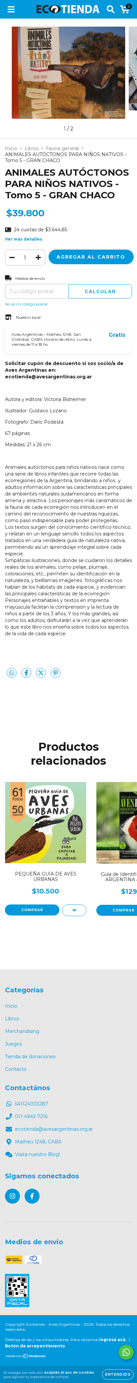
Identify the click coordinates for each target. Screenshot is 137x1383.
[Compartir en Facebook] (27, 676)
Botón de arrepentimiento (35, 1345)
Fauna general (62, 148)
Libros (32, 148)
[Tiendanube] (26, 1356)
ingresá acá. (112, 1339)
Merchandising (22, 1031)
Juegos (13, 1044)
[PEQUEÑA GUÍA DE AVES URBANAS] (74, 910)
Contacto (16, 1069)
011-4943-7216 (31, 1116)
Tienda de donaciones (30, 1057)
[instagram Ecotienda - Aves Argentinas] (12, 1196)
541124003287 (31, 1104)
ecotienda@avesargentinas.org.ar (54, 1129)
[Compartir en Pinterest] (56, 676)
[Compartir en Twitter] (41, 676)
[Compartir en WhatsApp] (12, 673)
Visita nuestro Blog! (37, 1154)
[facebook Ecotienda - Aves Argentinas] (32, 1196)
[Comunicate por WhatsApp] (126, 1352)
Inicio (11, 148)
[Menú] (11, 9)
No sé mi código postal (26, 303)
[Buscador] (110, 9)
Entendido (118, 1374)
